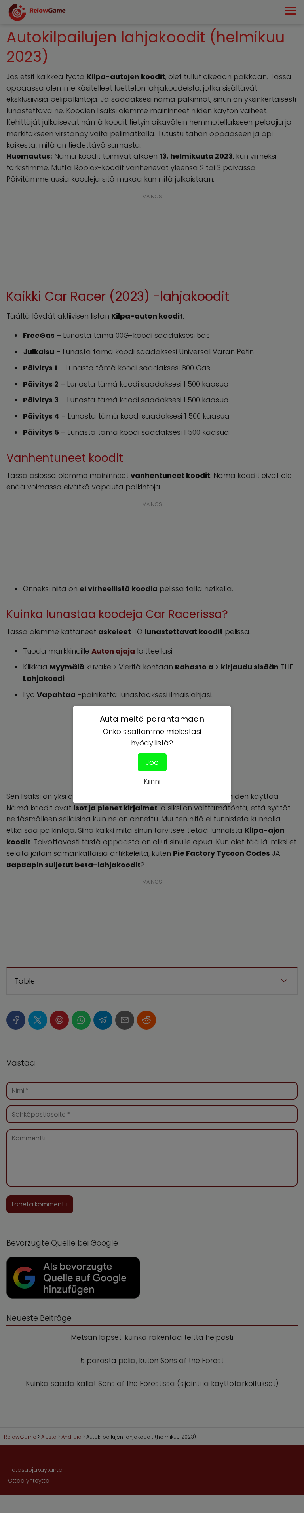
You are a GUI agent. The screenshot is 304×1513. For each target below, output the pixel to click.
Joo (152, 762)
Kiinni (152, 781)
